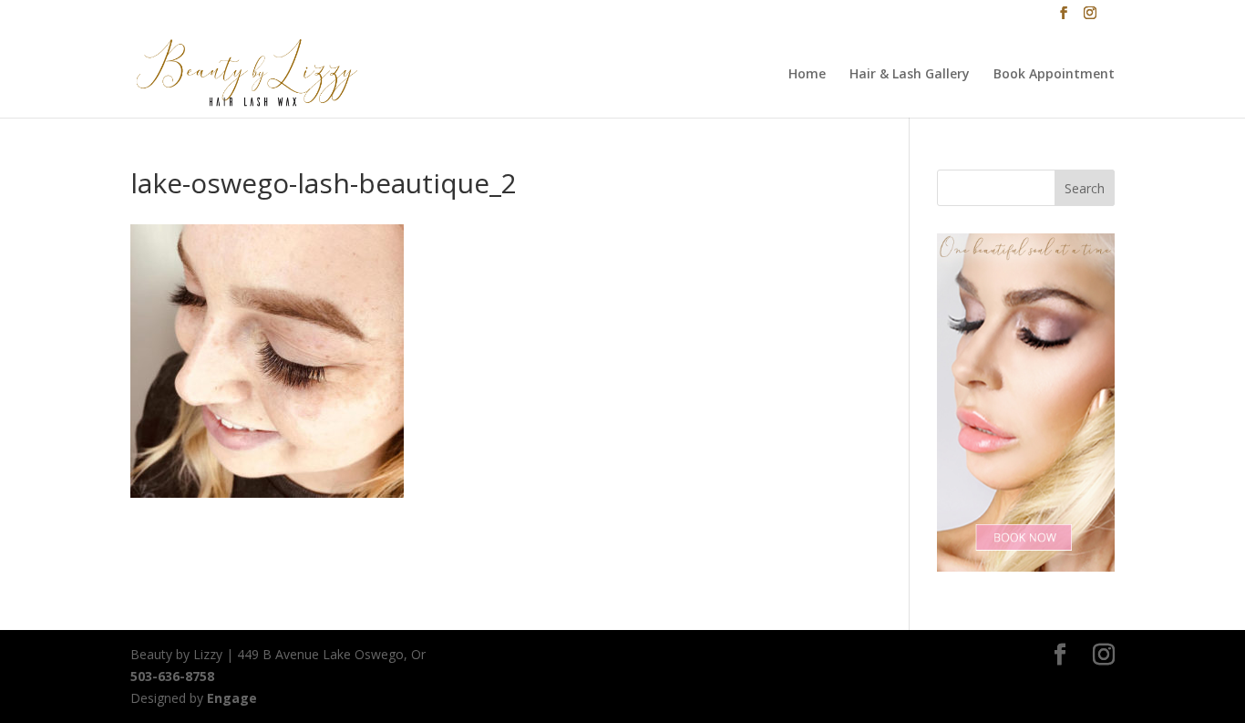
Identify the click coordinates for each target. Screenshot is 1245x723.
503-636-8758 (172, 676)
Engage (232, 698)
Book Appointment (1054, 74)
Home (807, 74)
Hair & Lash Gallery (909, 74)
